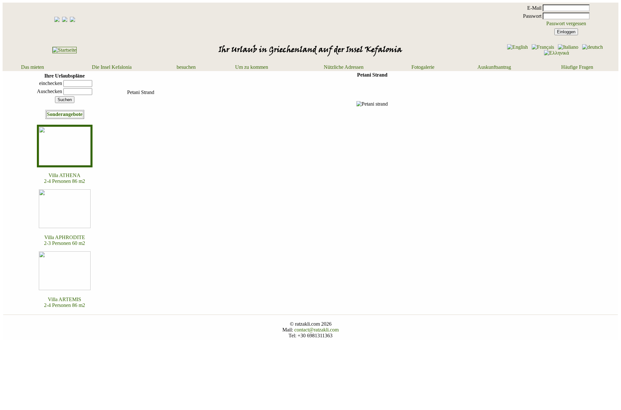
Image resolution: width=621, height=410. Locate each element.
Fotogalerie (422, 67)
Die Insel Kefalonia (112, 67)
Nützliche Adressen (344, 67)
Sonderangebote (64, 114)
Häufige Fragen (577, 67)
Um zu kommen (251, 67)
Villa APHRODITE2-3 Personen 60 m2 (64, 240)
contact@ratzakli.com (316, 329)
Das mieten (32, 67)
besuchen (186, 67)
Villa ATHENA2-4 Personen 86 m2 (64, 178)
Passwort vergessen (566, 23)
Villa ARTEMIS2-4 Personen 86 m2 (64, 302)
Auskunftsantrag (494, 67)
